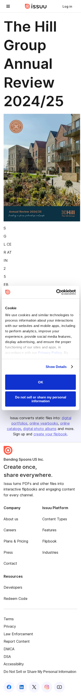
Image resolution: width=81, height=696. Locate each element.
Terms (9, 619)
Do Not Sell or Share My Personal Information (40, 672)
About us (11, 519)
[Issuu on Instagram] (46, 687)
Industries (50, 552)
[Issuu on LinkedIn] (21, 687)
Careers (10, 530)
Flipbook (49, 541)
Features (49, 530)
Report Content (17, 641)
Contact (10, 563)
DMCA (9, 649)
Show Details (56, 367)
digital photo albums (39, 428)
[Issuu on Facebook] (9, 687)
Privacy (10, 626)
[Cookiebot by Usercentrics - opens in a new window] (57, 292)
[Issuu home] (35, 6)
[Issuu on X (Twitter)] (34, 687)
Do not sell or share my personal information (40, 399)
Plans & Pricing (16, 541)
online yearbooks (43, 423)
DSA (7, 656)
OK (40, 382)
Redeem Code (15, 598)
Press (8, 552)
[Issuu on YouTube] (59, 687)
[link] (67, 6)
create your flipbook (50, 434)
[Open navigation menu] (8, 6)
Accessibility (14, 664)
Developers (13, 587)
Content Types (54, 519)
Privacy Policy (50, 352)
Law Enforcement (18, 634)
